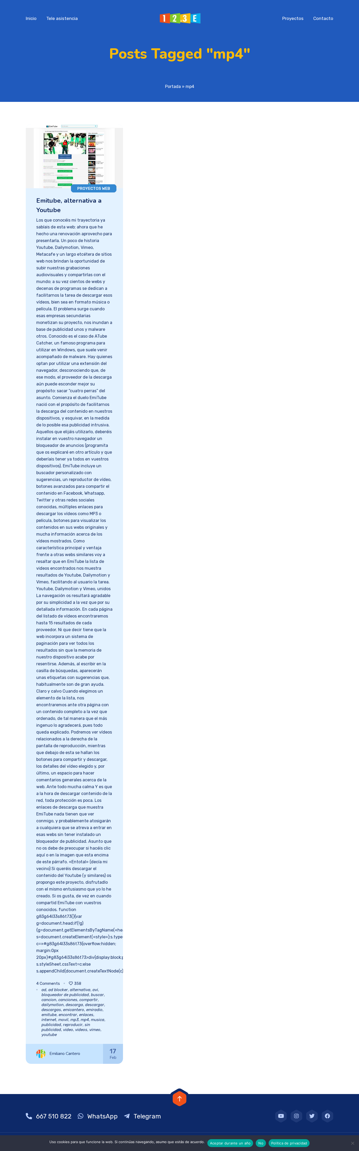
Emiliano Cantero (64, 1053)
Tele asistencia (62, 18)
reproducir (73, 1024)
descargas (51, 1009)
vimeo (94, 1029)
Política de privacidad (289, 1143)
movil (63, 1019)
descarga (74, 1004)
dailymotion (53, 1004)
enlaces (86, 1014)
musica (97, 1019)
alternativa (80, 989)
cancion (49, 999)
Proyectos (293, 18)
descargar (94, 1004)
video (68, 1029)
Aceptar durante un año (230, 1143)
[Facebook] (327, 1116)
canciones (67, 999)
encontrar (68, 1014)
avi (95, 989)
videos (81, 1029)
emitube (49, 1014)
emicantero (73, 1009)
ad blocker (58, 989)
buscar (97, 994)
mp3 (74, 1019)
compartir (88, 999)
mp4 (85, 1019)
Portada (173, 86)
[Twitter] (312, 1116)
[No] (352, 1143)
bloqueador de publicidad (65, 994)
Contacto (323, 18)
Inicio (31, 18)
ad (44, 989)
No (260, 1143)
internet (49, 1019)
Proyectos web (93, 188)
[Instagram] (296, 1116)
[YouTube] (281, 1116)
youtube (49, 1034)
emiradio (94, 1009)
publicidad (51, 1024)
